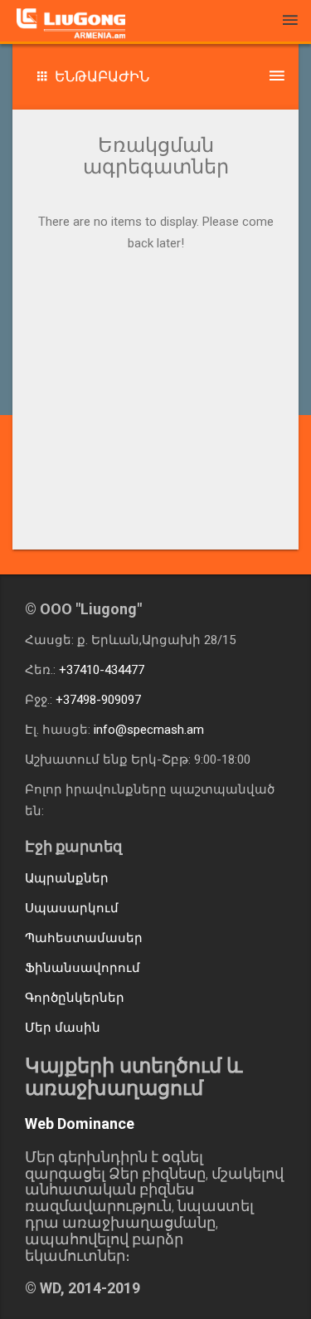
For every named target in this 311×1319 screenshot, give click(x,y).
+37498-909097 (98, 699)
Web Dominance (79, 1123)
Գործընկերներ (74, 997)
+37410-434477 (101, 669)
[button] (155, 77)
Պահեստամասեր (84, 938)
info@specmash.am (149, 729)
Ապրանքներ (67, 878)
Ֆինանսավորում (82, 967)
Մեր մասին (62, 1027)
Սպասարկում (72, 908)
